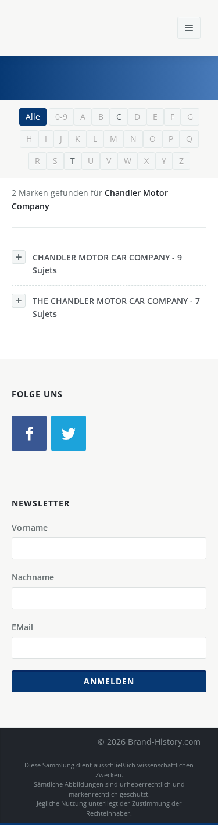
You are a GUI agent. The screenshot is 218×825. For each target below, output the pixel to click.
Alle (33, 116)
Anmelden (109, 681)
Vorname (30, 527)
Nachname (33, 577)
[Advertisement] (122, 76)
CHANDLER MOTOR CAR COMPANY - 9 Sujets (107, 264)
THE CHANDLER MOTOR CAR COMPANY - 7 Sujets (116, 307)
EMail (22, 627)
